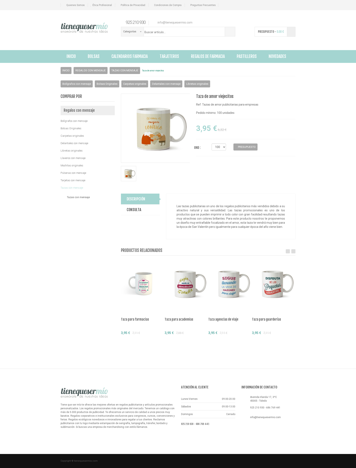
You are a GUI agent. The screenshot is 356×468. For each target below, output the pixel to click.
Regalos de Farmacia (208, 56)
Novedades (277, 56)
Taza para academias (179, 319)
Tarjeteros (169, 56)
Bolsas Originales (107, 83)
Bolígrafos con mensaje (76, 83)
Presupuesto (135, 340)
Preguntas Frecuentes (203, 5)
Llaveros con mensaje (73, 158)
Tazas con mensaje (124, 70)
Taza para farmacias (135, 319)
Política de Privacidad (133, 5)
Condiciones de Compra (168, 5)
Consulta (154, 340)
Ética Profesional (102, 5)
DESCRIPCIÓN (136, 199)
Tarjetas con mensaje (73, 180)
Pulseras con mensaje (73, 172)
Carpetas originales (134, 83)
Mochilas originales (72, 165)
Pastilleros (247, 56)
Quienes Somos (75, 5)
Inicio (71, 56)
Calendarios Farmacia (129, 56)
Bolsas (94, 56)
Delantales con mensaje (166, 83)
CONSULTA (134, 209)
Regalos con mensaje (90, 70)
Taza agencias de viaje (223, 319)
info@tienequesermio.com (265, 417)
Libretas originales (197, 83)
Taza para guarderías (266, 319)
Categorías (130, 31)
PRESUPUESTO (246, 146)
